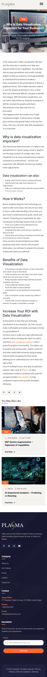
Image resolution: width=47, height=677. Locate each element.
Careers (4, 578)
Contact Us (6, 582)
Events (4, 573)
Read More (9, 452)
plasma (10, 489)
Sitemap (35, 672)
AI (5, 482)
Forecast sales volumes (14, 191)
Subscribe (23, 651)
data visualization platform (22, 342)
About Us (5, 563)
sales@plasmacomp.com (11, 614)
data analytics (24, 377)
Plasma (25, 370)
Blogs (23, 19)
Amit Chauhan (12, 438)
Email (5, 638)
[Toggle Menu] (41, 5)
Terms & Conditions (23, 672)
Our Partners (6, 568)
